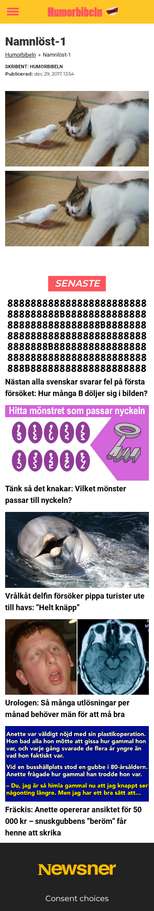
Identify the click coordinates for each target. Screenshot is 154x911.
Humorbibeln (20, 54)
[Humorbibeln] (77, 11)
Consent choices (77, 898)
